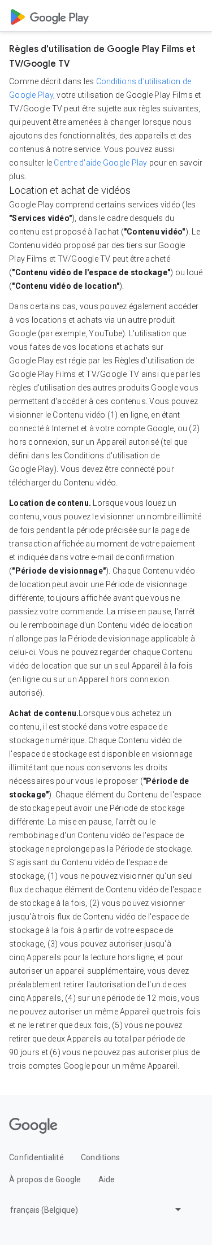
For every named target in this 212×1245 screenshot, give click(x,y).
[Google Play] (49, 15)
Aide (106, 1179)
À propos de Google (45, 1179)
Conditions (100, 1157)
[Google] (33, 1126)
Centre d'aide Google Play (100, 162)
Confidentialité (36, 1157)
